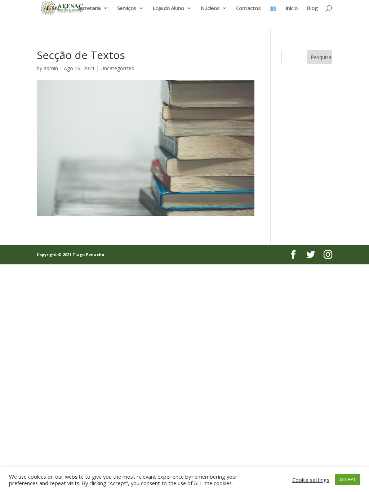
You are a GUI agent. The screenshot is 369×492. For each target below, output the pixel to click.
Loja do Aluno (168, 8)
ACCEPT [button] (347, 479)
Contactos (248, 8)
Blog (312, 8)
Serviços (126, 8)
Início (292, 8)
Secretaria (89, 8)
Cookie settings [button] (310, 480)
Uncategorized (117, 68)
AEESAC (52, 8)
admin (51, 68)
